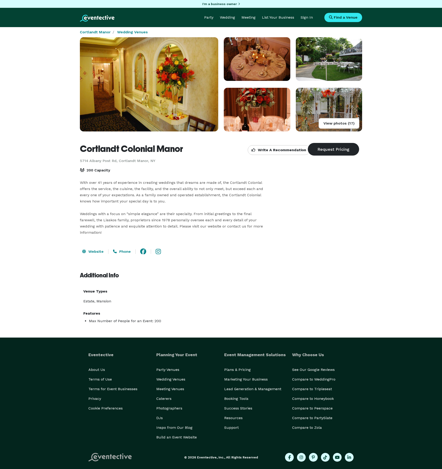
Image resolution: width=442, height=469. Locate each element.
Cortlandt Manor (95, 32)
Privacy (94, 398)
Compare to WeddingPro (313, 379)
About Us (96, 369)
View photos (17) (339, 123)
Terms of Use (100, 379)
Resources (233, 418)
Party (208, 17)
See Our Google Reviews (313, 369)
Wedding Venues (132, 32)
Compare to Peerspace (312, 408)
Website (95, 251)
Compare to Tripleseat (312, 389)
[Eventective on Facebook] (289, 457)
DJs (159, 418)
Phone (124, 251)
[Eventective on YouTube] (337, 457)
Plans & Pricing (237, 369)
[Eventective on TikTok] (325, 457)
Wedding (227, 17)
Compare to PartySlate (312, 418)
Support (231, 427)
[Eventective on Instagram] (301, 457)
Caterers (164, 398)
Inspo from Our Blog (174, 427)
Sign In (307, 17)
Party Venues (167, 369)
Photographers (169, 408)
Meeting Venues (170, 389)
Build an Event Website (176, 437)
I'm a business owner (219, 4)
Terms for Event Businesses (112, 389)
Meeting (248, 17)
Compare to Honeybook (313, 398)
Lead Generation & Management (252, 389)
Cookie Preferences (105, 408)
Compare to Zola (307, 427)
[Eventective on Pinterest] (313, 457)
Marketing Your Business (246, 379)
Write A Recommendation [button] (281, 150)
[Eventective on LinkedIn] (349, 457)
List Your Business (278, 17)
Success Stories (238, 408)
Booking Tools (236, 398)
